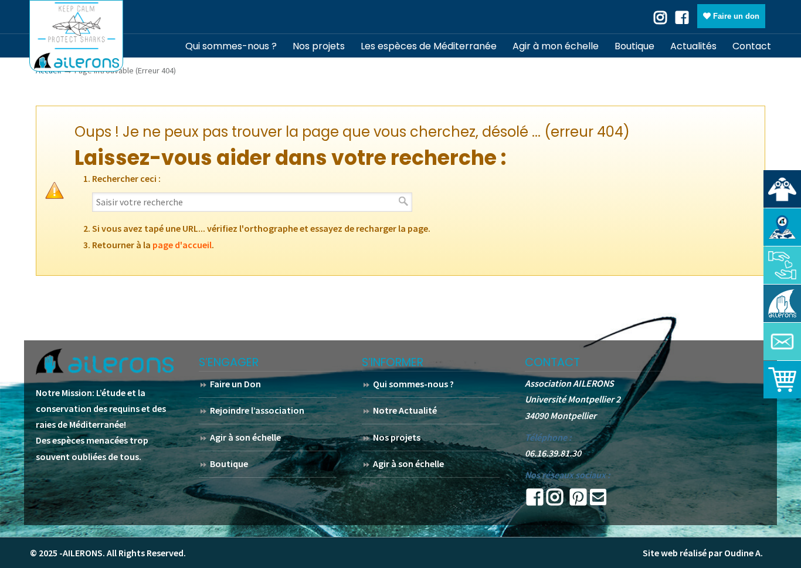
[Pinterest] (578, 500)
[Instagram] (555, 500)
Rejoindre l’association (257, 410)
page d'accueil (182, 245)
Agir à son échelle (245, 437)
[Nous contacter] (782, 341)
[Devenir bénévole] (782, 303)
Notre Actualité (405, 410)
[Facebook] (682, 16)
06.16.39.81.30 (553, 453)
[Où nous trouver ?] (782, 189)
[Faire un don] (782, 265)
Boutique (229, 463)
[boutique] (782, 379)
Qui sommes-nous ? (413, 384)
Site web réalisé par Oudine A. (703, 553)
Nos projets (396, 437)
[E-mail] (598, 500)
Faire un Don (235, 384)
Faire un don (735, 16)
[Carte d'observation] (782, 227)
